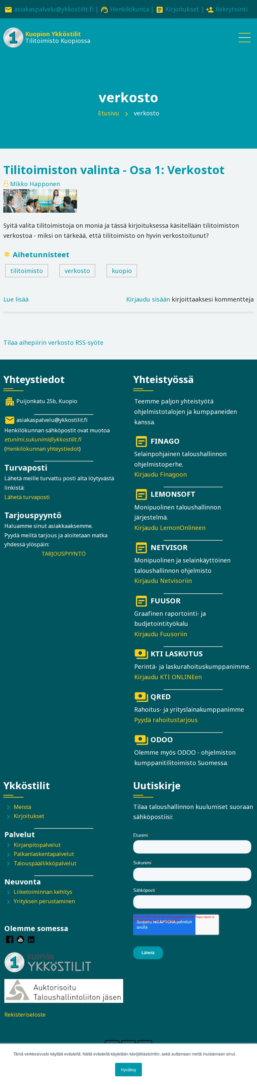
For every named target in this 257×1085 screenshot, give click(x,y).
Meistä (22, 807)
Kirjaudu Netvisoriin (163, 581)
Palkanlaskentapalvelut (44, 854)
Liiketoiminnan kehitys (43, 892)
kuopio (122, 271)
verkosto (77, 271)
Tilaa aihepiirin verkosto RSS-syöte (53, 342)
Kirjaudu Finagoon (160, 474)
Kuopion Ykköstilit (53, 34)
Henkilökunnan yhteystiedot (42, 448)
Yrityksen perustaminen (44, 901)
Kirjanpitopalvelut (37, 845)
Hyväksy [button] (128, 1069)
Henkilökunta (129, 9)
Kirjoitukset (182, 9)
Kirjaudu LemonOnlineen (169, 528)
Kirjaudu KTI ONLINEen (168, 677)
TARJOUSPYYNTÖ (63, 553)
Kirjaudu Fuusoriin (160, 634)
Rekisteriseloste (25, 1014)
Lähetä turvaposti (27, 497)
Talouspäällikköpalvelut (45, 863)
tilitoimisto (26, 271)
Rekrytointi (232, 9)
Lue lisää (15, 300)
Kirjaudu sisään (148, 299)
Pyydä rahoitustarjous (166, 720)
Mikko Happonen (35, 184)
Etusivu (108, 113)
